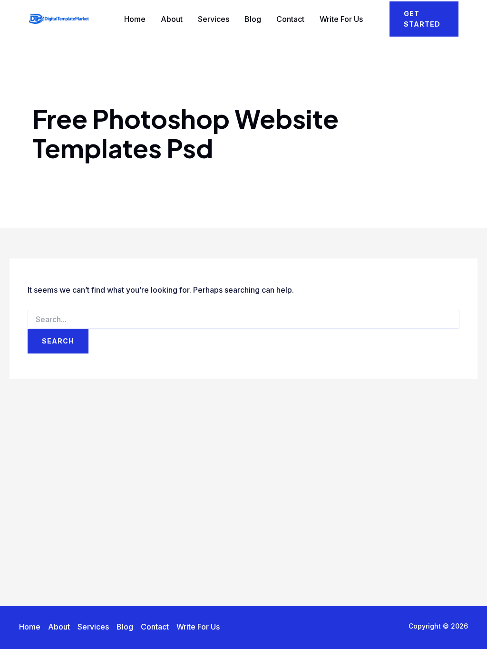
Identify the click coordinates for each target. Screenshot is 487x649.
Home (135, 19)
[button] (424, 19)
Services (213, 19)
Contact (290, 19)
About (172, 19)
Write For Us (341, 19)
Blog (252, 19)
